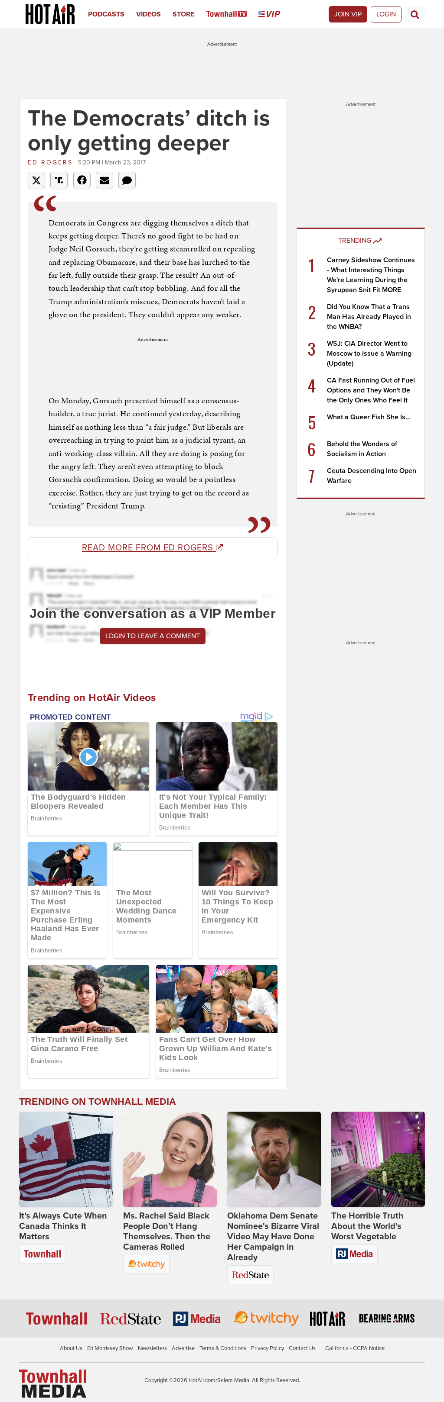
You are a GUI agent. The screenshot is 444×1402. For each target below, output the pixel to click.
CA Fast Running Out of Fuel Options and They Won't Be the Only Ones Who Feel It (371, 390)
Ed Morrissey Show (110, 1348)
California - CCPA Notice (355, 1348)
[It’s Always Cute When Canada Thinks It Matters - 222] (66, 1159)
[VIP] (275, 14)
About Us (71, 1348)
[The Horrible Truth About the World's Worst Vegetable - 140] (378, 1159)
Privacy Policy (267, 1348)
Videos (148, 14)
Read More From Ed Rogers (149, 548)
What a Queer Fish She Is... (369, 417)
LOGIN (386, 14)
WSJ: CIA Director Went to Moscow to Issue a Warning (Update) (369, 353)
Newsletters (152, 1348)
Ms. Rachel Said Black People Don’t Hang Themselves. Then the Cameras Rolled (166, 1231)
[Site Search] (415, 14)
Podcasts (106, 14)
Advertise (183, 1348)
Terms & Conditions (222, 1348)
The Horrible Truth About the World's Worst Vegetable (367, 1226)
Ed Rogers (52, 162)
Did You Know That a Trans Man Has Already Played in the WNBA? (369, 316)
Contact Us (302, 1348)
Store (183, 14)
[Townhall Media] (52, 1382)
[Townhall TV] (232, 14)
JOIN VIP (348, 14)
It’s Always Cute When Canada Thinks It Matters (63, 1226)
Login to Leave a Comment (152, 636)
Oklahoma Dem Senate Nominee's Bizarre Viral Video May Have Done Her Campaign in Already (273, 1237)
